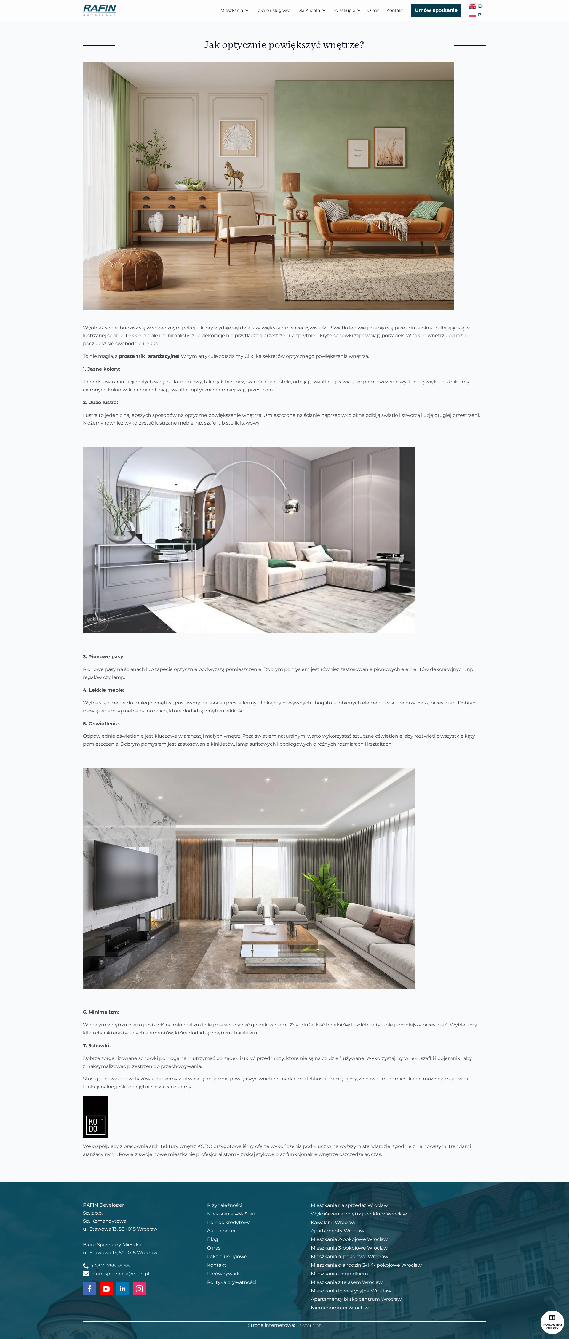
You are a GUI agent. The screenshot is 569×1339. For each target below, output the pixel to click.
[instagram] (139, 1288)
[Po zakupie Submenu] (359, 10)
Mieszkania (231, 10)
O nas (373, 10)
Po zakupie (344, 10)
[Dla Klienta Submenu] (324, 10)
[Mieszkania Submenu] (247, 10)
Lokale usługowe (272, 10)
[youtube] (106, 1288)
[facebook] (89, 1288)
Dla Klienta (308, 10)
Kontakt (394, 10)
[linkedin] (122, 1288)
